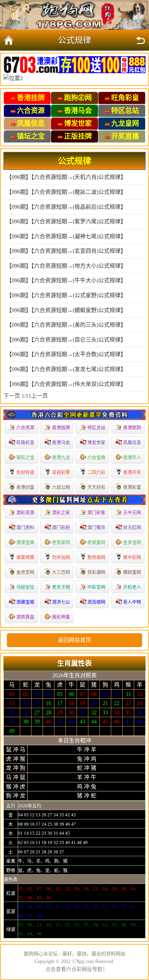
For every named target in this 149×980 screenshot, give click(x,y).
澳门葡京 (96, 527)
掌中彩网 (132, 557)
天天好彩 (96, 487)
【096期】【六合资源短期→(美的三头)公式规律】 (66, 325)
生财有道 (25, 472)
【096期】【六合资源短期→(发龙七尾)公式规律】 (66, 369)
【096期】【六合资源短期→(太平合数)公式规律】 (66, 354)
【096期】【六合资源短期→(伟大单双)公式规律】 (66, 384)
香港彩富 (132, 487)
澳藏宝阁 (25, 601)
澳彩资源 (25, 512)
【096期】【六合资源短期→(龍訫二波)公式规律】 (66, 192)
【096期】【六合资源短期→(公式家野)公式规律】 (66, 295)
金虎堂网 (25, 572)
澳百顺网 (96, 601)
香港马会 (61, 442)
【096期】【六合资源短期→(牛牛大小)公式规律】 (66, 280)
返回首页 (8, 40)
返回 (140, 40)
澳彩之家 (61, 512)
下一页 (11, 396)
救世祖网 (96, 557)
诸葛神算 (25, 557)
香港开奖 (132, 472)
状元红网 (132, 527)
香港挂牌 (61, 427)
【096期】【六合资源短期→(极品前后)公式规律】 (66, 207)
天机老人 (132, 587)
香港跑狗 (132, 427)
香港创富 (25, 487)
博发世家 (96, 442)
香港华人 (132, 457)
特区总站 (96, 427)
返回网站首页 (74, 640)
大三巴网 (61, 572)
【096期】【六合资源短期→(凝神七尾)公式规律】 (66, 236)
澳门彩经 (61, 527)
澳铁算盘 (25, 616)
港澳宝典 (25, 542)
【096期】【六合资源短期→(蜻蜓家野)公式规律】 (66, 310)
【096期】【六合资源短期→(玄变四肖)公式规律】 (66, 251)
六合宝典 (96, 457)
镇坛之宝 (25, 457)
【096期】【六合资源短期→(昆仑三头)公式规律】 (66, 340)
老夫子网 (61, 587)
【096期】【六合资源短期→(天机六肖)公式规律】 (66, 177)
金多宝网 (132, 542)
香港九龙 (61, 457)
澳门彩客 (96, 512)
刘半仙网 (61, 557)
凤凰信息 (132, 442)
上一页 (39, 396)
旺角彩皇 (25, 442)
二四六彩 (96, 472)
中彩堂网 (96, 587)
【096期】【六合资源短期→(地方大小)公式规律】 (66, 266)
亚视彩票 (61, 472)
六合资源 (25, 427)
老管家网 (61, 542)
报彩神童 (61, 616)
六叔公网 (61, 487)
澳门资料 (25, 527)
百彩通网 (96, 572)
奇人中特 (132, 601)
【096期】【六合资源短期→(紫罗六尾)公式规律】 (66, 221)
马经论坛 (25, 587)
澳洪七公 (61, 601)
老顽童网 (96, 542)
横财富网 (132, 572)
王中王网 (132, 512)
